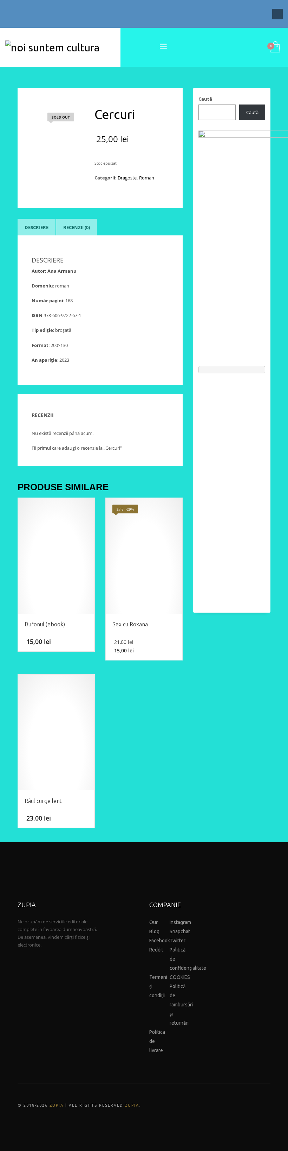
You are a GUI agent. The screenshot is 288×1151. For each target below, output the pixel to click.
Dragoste (127, 178)
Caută (205, 99)
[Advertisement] (231, 489)
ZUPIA (57, 1105)
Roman (146, 178)
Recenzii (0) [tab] (76, 227)
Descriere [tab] (36, 227)
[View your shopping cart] (275, 47)
